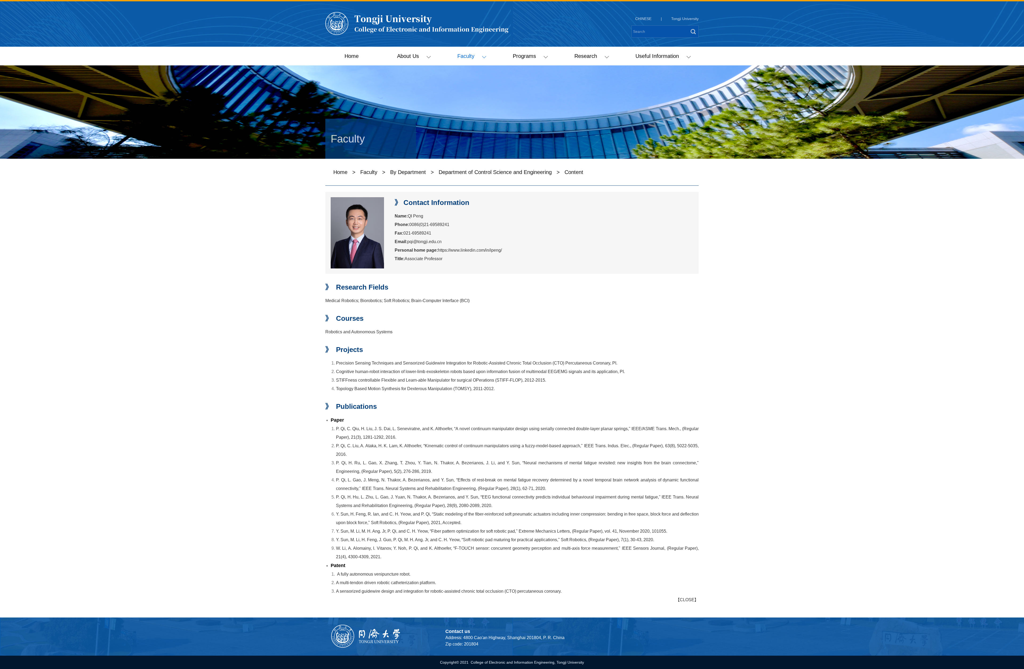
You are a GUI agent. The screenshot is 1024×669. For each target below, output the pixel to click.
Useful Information (657, 56)
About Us (408, 56)
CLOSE (687, 599)
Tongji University (685, 19)
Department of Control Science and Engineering (495, 172)
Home (352, 56)
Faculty (465, 56)
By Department (408, 172)
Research (585, 56)
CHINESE (643, 19)
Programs (524, 56)
